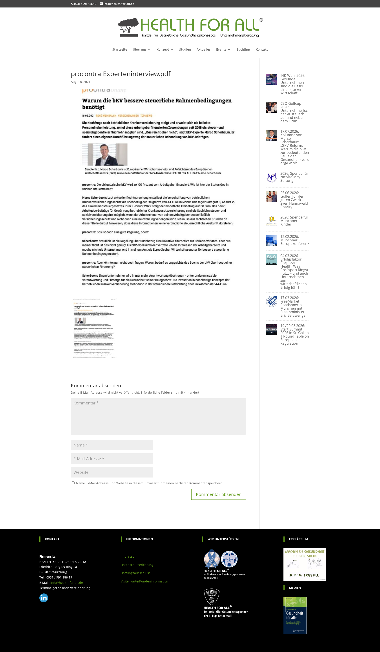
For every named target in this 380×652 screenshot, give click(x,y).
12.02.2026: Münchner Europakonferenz (294, 240)
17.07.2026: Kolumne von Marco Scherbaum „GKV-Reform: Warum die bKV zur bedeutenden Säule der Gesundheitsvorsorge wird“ (294, 147)
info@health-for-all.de (66, 582)
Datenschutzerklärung (137, 565)
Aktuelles (203, 49)
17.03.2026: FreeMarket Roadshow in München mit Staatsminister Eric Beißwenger (293, 306)
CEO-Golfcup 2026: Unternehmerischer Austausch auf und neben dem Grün (294, 112)
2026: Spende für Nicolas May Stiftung (294, 177)
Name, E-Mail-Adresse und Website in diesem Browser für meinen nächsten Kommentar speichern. (149, 483)
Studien (185, 49)
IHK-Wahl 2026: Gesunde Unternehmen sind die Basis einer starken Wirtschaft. (292, 84)
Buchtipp (243, 49)
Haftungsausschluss (135, 573)
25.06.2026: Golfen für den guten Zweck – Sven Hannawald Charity (294, 199)
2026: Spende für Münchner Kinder (294, 221)
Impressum (129, 556)
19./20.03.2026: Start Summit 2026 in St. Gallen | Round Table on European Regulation (294, 334)
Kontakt (262, 49)
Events (221, 49)
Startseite (119, 49)
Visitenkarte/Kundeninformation (144, 581)
